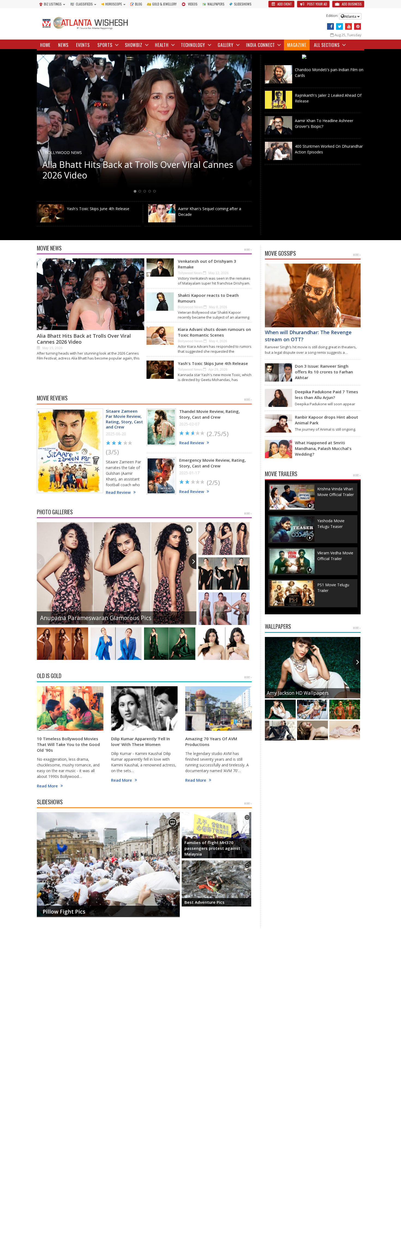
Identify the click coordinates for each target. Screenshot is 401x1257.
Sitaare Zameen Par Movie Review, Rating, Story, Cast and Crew (124, 419)
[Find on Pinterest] (357, 26)
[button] (248, 108)
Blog (138, 4)
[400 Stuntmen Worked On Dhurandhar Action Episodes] (278, 151)
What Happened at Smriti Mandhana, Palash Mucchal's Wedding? (323, 448)
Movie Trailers (281, 474)
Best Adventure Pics (204, 902)
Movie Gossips (280, 253)
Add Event (284, 4)
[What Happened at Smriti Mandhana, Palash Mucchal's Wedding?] (278, 449)
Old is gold (49, 676)
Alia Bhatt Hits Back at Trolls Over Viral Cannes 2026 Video (84, 339)
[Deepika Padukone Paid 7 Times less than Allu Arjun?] (278, 398)
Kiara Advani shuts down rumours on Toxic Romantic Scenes (214, 332)
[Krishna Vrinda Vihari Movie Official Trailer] (292, 497)
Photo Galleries (55, 512)
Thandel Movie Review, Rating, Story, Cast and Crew (209, 414)
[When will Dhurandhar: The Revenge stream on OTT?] (312, 295)
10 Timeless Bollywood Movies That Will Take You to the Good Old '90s (68, 744)
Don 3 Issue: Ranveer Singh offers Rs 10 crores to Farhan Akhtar (324, 371)
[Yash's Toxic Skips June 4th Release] (50, 213)
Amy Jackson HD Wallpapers (298, 693)
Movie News (49, 248)
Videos (192, 4)
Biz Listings (53, 4)
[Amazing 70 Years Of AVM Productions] (218, 708)
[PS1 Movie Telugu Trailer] (292, 593)
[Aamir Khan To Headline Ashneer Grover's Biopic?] (278, 125)
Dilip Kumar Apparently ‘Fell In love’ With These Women (140, 741)
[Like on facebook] (330, 26)
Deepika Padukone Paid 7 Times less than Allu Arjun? (326, 394)
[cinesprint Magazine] (313, 57)
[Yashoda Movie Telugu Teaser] (292, 529)
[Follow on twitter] (339, 26)
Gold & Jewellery (164, 4)
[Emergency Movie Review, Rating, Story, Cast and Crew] (161, 476)
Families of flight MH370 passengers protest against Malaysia (212, 848)
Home (45, 45)
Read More (47, 786)
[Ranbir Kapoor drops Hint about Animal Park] (278, 423)
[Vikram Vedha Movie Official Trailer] (292, 561)
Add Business (351, 4)
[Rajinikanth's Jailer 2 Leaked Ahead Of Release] (278, 100)
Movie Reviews (52, 398)
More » (248, 249)
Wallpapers (216, 4)
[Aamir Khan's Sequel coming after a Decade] (161, 213)
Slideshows (243, 4)
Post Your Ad (316, 4)
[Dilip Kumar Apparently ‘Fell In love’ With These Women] (144, 708)
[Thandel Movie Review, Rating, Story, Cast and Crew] (161, 427)
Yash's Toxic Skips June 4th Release (98, 208)
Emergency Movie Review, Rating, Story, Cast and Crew (212, 463)
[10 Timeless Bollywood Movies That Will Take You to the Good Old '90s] (70, 708)
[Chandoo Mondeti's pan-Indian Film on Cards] (278, 74)
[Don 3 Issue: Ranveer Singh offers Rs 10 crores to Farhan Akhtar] (278, 372)
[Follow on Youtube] (348, 26)
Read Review (118, 492)
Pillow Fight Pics (64, 911)
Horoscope (113, 4)
